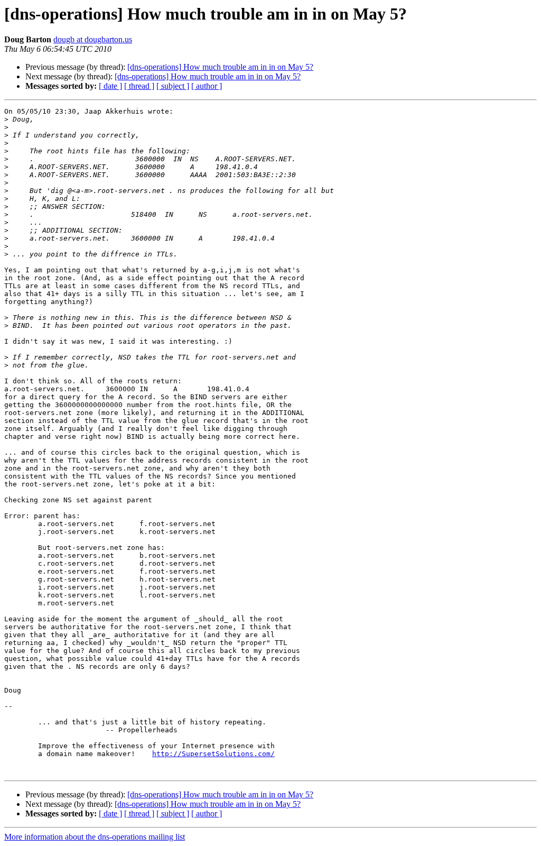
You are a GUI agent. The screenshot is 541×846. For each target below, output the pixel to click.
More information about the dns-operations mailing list (94, 836)
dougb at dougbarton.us (92, 39)
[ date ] (110, 85)
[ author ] (206, 85)
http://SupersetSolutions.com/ (213, 754)
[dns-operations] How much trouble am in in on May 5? (220, 66)
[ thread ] (139, 85)
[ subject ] (172, 85)
